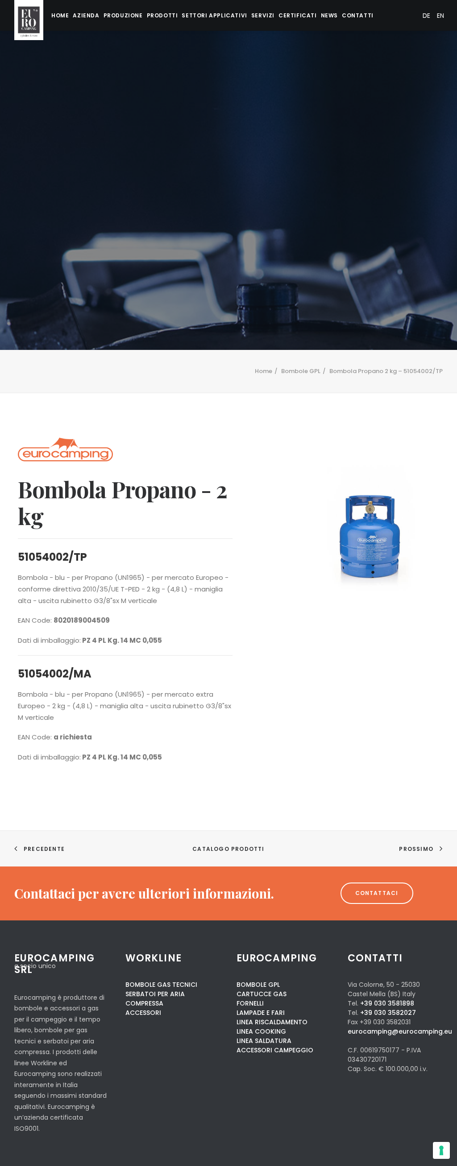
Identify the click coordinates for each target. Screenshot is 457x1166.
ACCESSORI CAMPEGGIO (275, 1050)
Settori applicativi (214, 15)
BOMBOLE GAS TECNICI (161, 984)
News (329, 15)
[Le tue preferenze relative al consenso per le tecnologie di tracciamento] (441, 1150)
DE (426, 15)
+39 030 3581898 (387, 1003)
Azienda (86, 15)
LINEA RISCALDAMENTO (272, 1022)
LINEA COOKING (261, 1031)
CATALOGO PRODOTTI (228, 849)
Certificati (297, 15)
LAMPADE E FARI (261, 1012)
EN (440, 15)
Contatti (358, 15)
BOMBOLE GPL (258, 984)
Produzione (123, 15)
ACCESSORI (143, 1012)
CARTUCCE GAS (262, 993)
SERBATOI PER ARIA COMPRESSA (155, 998)
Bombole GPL (300, 371)
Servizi (262, 15)
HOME (60, 15)
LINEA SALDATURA (264, 1040)
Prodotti (162, 15)
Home (263, 371)
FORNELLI (250, 1003)
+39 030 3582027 (388, 1012)
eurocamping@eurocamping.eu (400, 1031)
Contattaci (377, 893)
